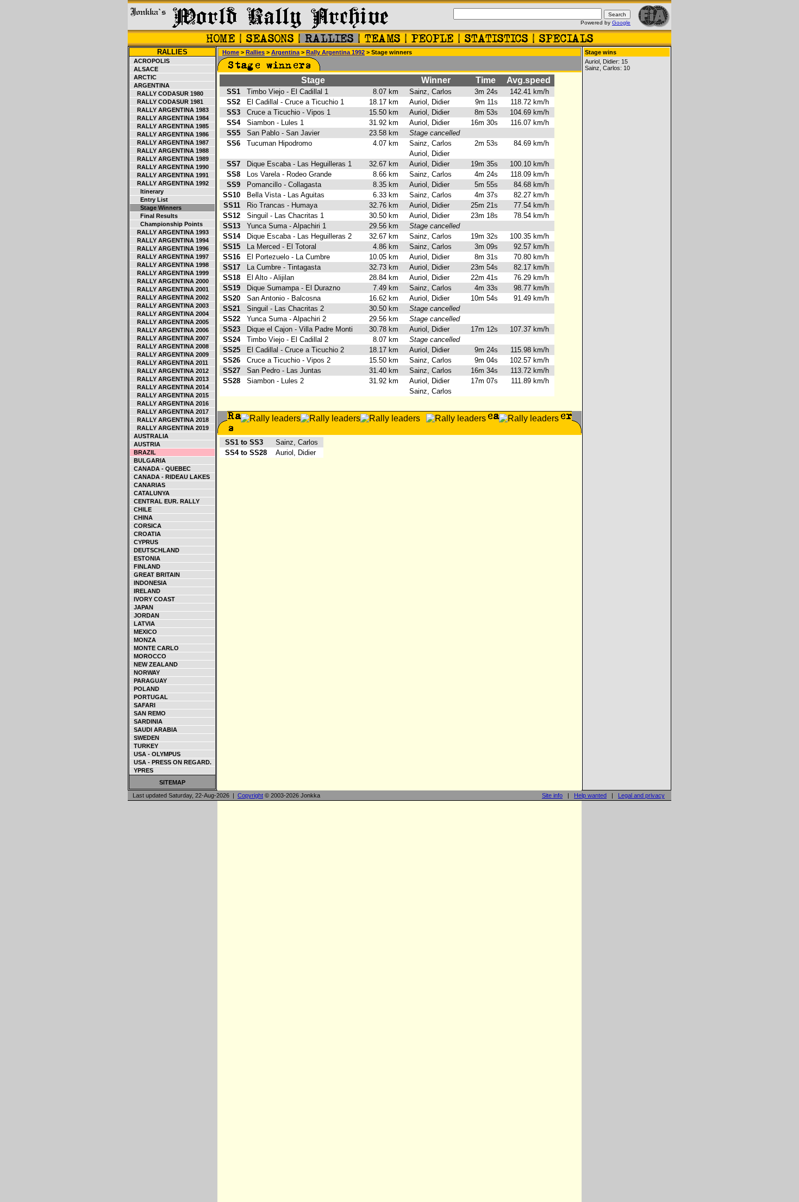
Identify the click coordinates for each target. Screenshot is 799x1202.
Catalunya (150, 493)
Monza (143, 640)
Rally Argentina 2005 (169, 322)
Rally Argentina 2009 (169, 354)
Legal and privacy (641, 795)
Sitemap (172, 782)
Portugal (149, 697)
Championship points (166, 224)
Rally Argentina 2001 (169, 289)
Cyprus (144, 542)
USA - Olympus (155, 754)
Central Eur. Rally (164, 501)
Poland (144, 689)
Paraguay (148, 680)
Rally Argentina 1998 (169, 264)
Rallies (172, 52)
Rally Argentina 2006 (169, 330)
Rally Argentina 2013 (169, 379)
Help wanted (590, 795)
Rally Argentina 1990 (169, 167)
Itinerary (147, 191)
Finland (145, 566)
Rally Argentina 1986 (169, 134)
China (141, 517)
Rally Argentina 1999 (169, 273)
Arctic (143, 77)
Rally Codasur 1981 (166, 101)
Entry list (149, 199)
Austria (145, 444)
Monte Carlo (154, 648)
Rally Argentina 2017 (169, 411)
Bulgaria (148, 460)
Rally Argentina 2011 (169, 362)
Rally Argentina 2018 (169, 419)
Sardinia (146, 721)
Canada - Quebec (160, 468)
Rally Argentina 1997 (169, 256)
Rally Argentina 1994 (169, 240)
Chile (141, 509)
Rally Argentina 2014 (169, 387)
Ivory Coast (152, 599)
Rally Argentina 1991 (169, 175)
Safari (142, 705)
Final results (154, 216)
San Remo (148, 713)
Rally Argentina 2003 (169, 305)
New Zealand (154, 664)
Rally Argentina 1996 (169, 248)
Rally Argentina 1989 (169, 158)
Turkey (144, 746)
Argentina (150, 85)
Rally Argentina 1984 (169, 118)
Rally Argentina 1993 (169, 232)
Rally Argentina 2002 (169, 297)
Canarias (147, 485)
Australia (149, 436)
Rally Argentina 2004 (169, 313)
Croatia (145, 534)
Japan (141, 607)
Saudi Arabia (153, 729)
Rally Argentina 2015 (169, 395)
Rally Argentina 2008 (169, 346)
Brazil (143, 452)
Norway (145, 672)
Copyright (250, 795)
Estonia (145, 558)
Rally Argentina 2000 (169, 281)
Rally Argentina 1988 (169, 150)
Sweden (144, 737)
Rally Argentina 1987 (169, 142)
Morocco (148, 656)
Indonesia (148, 583)
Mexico (143, 631)
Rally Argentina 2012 (169, 371)
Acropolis (150, 61)
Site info (552, 795)
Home (230, 52)
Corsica (145, 525)
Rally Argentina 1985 (169, 126)
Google (621, 23)
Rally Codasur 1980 (166, 93)
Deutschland (154, 550)
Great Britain (155, 574)
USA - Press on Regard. (170, 762)
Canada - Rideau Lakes (170, 477)
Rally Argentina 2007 (169, 338)
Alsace (144, 69)
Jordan (144, 615)
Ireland (145, 591)
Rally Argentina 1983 (169, 110)
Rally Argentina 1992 (169, 183)
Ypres (141, 770)
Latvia (142, 623)
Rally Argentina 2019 (169, 428)
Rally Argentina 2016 (169, 403)
